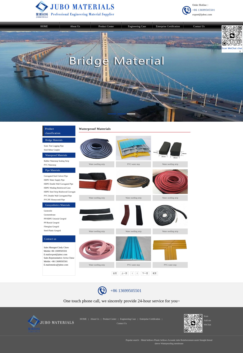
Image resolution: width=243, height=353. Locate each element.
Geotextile (48, 211)
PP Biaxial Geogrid (51, 223)
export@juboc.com (202, 14)
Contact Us (199, 26)
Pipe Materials (52, 170)
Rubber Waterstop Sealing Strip (56, 161)
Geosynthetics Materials (57, 205)
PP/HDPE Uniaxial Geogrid (55, 219)
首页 (115, 273)
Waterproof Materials (56, 155)
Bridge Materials (53, 140)
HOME (44, 26)
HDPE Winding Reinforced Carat (57, 188)
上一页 (124, 273)
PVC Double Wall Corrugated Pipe (58, 196)
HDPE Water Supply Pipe (54, 180)
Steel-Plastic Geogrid (52, 231)
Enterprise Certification (168, 26)
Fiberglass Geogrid (51, 227)
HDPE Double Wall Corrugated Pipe (58, 184)
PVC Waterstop (50, 165)
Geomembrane (49, 215)
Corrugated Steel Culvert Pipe (56, 176)
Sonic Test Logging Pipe (54, 146)
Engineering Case (137, 26)
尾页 (155, 273)
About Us (75, 26)
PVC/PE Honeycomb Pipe (54, 200)
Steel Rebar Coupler (52, 150)
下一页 (145, 273)
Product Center (106, 26)
